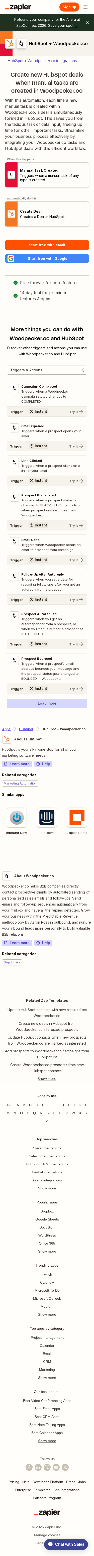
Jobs (82, 1482)
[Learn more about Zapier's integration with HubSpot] (7, 739)
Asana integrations (47, 1180)
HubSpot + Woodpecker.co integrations (42, 61)
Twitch (47, 1274)
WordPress (47, 1235)
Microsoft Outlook (47, 1298)
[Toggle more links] (47, 1078)
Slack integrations (47, 1148)
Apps (6, 729)
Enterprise (23, 1490)
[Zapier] (18, 7)
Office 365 (47, 1243)
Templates (42, 1490)
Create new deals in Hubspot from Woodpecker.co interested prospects (47, 1026)
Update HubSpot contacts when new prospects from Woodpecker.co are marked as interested (47, 1040)
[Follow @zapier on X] (47, 1467)
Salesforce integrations (47, 1156)
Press (70, 1482)
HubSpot (26, 729)
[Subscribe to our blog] (65, 1467)
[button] (47, 258)
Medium (47, 1306)
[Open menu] (85, 7)
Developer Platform (48, 1482)
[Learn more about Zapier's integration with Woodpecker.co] (91, 980)
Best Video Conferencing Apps (47, 1401)
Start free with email (47, 245)
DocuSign (47, 1227)
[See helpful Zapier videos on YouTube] (56, 1467)
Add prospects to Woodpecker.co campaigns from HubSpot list (47, 1054)
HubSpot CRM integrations (47, 1164)
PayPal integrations (47, 1172)
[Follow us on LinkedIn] (38, 1467)
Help (46, 764)
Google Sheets (47, 1219)
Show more (47, 1188)
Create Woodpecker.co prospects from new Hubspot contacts (47, 1068)
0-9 (10, 1105)
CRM (47, 1362)
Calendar (47, 1346)
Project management (47, 1338)
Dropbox (47, 1211)
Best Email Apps (47, 1409)
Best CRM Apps (47, 1417)
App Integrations (66, 1490)
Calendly (47, 1282)
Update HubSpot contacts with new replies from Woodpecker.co (47, 1013)
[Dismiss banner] (87, 22)
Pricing (14, 1482)
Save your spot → (63, 25)
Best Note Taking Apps (47, 1425)
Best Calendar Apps (47, 1433)
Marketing (47, 1370)
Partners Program (47, 1498)
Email (47, 1354)
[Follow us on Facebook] (29, 1467)
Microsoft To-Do (47, 1290)
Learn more (20, 764)
